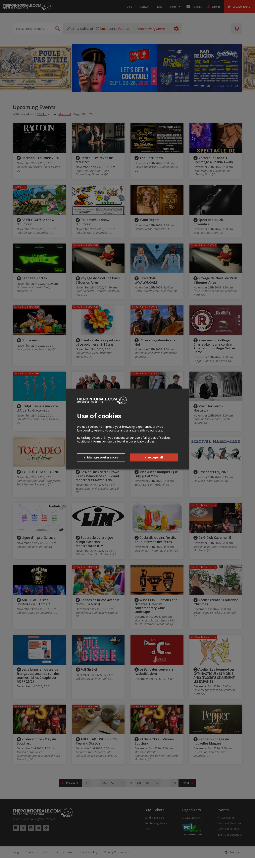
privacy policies (144, 441)
